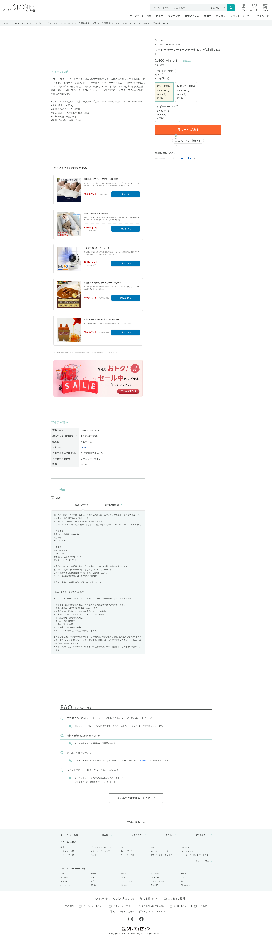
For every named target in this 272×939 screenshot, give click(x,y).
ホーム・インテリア (160, 851)
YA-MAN (155, 878)
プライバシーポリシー (93, 906)
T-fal (183, 878)
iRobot (124, 885)
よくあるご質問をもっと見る (133, 798)
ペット (93, 855)
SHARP (63, 881)
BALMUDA (156, 874)
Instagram (130, 919)
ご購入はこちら (125, 194)
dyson (93, 874)
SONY (93, 885)
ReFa (183, 874)
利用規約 (69, 906)
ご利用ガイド (201, 835)
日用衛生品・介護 (88, 23)
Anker (123, 874)
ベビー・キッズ (67, 855)
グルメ (154, 847)
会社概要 (202, 906)
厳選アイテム (192, 15)
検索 (231, 7)
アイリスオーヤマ (159, 881)
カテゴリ (37, 23)
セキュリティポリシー (123, 906)
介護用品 (105, 23)
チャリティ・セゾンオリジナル (194, 855)
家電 (62, 847)
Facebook (141, 919)
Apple (63, 874)
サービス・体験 (127, 855)
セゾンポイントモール (154, 911)
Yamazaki (185, 885)
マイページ (263, 15)
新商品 (207, 15)
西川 (183, 881)
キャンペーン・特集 (140, 15)
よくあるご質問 (176, 898)
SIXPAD (64, 878)
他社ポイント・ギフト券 (162, 855)
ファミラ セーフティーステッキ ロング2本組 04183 (141, 23)
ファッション (187, 851)
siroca (123, 878)
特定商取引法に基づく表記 (152, 906)
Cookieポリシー (181, 906)
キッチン (125, 847)
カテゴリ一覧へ (202, 861)
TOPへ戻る (133, 822)
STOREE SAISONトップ (15, 23)
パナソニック (66, 885)
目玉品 (159, 15)
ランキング (174, 15)
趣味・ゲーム (127, 851)
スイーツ (185, 847)
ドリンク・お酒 (67, 851)
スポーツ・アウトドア (100, 851)
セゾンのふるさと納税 (123, 911)
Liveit (83, 447)
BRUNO (154, 885)
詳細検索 (215, 7)
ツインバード (127, 881)
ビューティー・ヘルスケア (60, 23)
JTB (92, 878)
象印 (93, 881)
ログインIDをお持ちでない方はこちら (114, 898)
